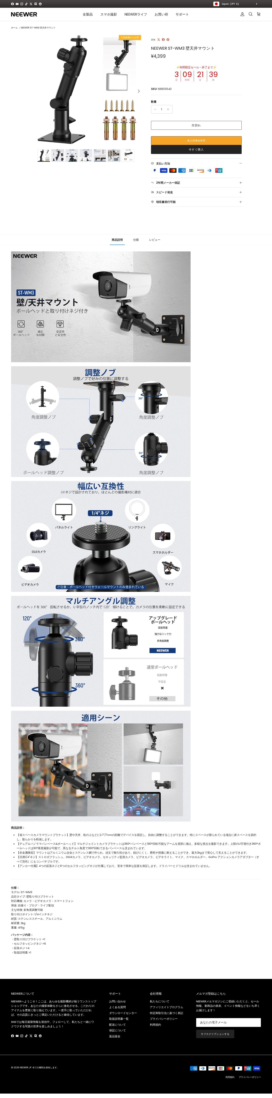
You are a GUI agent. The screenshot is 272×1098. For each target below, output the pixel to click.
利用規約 (155, 1025)
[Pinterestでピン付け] (168, 39)
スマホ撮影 (108, 14)
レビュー (154, 240)
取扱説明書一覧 (119, 1019)
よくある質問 (117, 1007)
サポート (182, 14)
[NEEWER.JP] (24, 14)
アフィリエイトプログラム (166, 1007)
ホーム (14, 27)
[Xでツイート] (158, 39)
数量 (154, 102)
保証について (117, 1030)
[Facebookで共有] (163, 39)
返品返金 (114, 1036)
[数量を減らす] (154, 109)
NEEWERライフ (136, 14)
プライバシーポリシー (164, 1019)
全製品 (88, 14)
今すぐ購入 (196, 149)
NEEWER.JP (25, 1067)
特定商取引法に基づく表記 (166, 1013)
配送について (117, 1025)
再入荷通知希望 (196, 140)
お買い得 (161, 14)
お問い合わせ (117, 1001)
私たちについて (159, 1001)
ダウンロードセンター (123, 1013)
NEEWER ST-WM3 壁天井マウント (38, 27)
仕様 (136, 240)
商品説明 (117, 240)
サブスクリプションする (215, 1034)
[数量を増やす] (169, 109)
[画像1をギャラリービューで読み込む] (86, 89)
